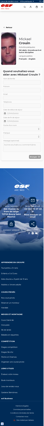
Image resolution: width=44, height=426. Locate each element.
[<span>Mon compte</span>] (31, 7)
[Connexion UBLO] (2, 424)
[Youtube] (36, 233)
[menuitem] (22, 263)
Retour (9, 27)
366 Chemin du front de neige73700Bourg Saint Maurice (11, 213)
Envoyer (33, 157)
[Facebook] (29, 233)
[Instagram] (33, 233)
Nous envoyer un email (32, 216)
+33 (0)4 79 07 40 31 (33, 210)
